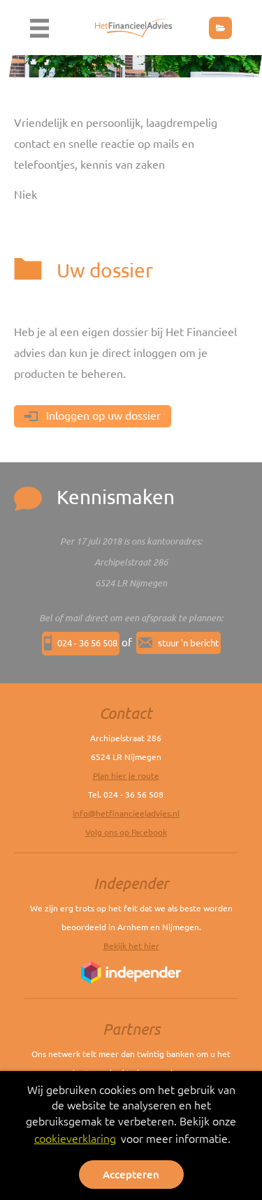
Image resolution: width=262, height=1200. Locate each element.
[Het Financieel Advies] (133, 26)
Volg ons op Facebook (126, 832)
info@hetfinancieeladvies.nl (126, 813)
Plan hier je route (126, 775)
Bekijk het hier (131, 945)
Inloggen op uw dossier (102, 415)
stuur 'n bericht (188, 643)
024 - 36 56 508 (87, 643)
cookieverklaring (75, 1138)
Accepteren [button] (131, 1174)
